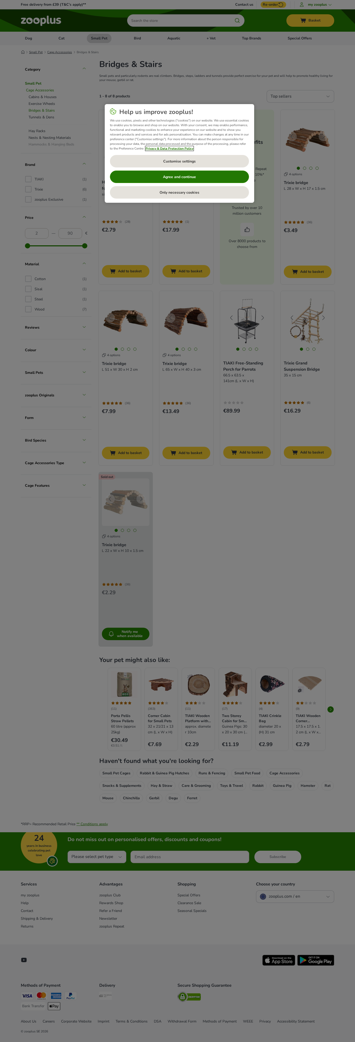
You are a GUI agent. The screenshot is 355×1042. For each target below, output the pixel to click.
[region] (179, 153)
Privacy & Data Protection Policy (169, 148)
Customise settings (179, 161)
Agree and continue (179, 176)
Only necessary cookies (179, 192)
